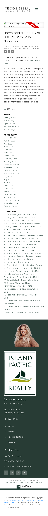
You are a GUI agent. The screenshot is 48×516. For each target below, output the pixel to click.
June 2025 (8, 182)
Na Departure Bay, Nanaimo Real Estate (22, 241)
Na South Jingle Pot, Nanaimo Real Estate (23, 265)
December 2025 (11, 164)
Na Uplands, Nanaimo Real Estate (19, 274)
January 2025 (10, 197)
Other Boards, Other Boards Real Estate (22, 277)
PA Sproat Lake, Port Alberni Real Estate (22, 280)
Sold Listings (9, 129)
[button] (6, 473)
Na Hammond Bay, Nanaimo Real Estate (22, 250)
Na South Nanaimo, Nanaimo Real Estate (22, 268)
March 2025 (9, 191)
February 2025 (10, 194)
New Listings (9, 120)
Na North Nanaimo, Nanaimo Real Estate (22, 256)
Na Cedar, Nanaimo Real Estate (18, 232)
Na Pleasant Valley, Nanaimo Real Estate (22, 262)
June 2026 (8, 146)
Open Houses (10, 123)
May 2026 (8, 149)
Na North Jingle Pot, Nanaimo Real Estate (22, 253)
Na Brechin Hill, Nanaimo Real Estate (20, 229)
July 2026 (8, 144)
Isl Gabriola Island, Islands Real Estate (21, 220)
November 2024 (11, 203)
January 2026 (10, 161)
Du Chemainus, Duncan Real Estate (20, 214)
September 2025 (11, 173)
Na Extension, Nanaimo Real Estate (25, 48)
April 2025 (8, 188)
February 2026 (10, 158)
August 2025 (9, 176)
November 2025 (11, 167)
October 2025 (10, 170)
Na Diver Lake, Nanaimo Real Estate (20, 244)
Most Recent (9, 137)
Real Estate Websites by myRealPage (29, 483)
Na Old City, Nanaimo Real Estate (19, 259)
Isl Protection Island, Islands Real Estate (22, 223)
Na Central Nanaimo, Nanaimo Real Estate (23, 235)
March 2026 (9, 155)
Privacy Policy (10, 483)
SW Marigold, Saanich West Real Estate (22, 312)
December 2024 (11, 200)
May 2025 (8, 185)
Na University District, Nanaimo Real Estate (23, 271)
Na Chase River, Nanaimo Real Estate (21, 238)
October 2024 (10, 206)
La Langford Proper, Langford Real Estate (22, 226)
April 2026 (8, 152)
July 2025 (8, 179)
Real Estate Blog (11, 126)
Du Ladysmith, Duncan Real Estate (19, 217)
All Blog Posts (10, 117)
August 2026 (9, 141)
